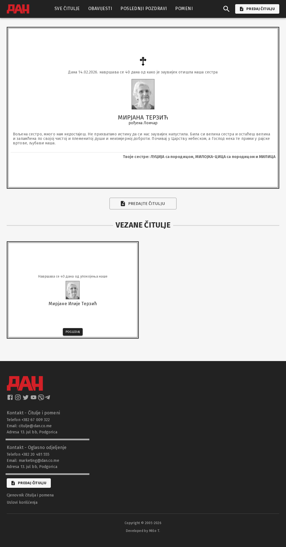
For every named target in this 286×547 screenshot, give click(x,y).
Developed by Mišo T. (143, 531)
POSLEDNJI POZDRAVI (143, 8)
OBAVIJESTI (100, 8)
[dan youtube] (34, 399)
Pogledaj (73, 332)
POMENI (184, 8)
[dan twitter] (26, 399)
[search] (226, 9)
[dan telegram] (48, 399)
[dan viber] (41, 399)
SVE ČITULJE (67, 8)
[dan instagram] (18, 399)
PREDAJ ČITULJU (260, 9)
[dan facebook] (11, 399)
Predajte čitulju (146, 203)
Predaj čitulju (32, 483)
